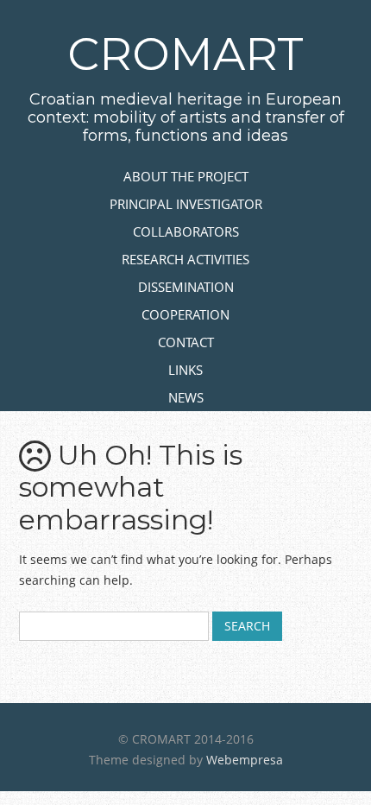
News (186, 397)
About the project (185, 176)
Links (185, 369)
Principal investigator (186, 203)
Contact (186, 342)
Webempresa (244, 759)
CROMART (185, 54)
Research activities (185, 259)
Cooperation (185, 314)
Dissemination (186, 286)
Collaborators (186, 231)
